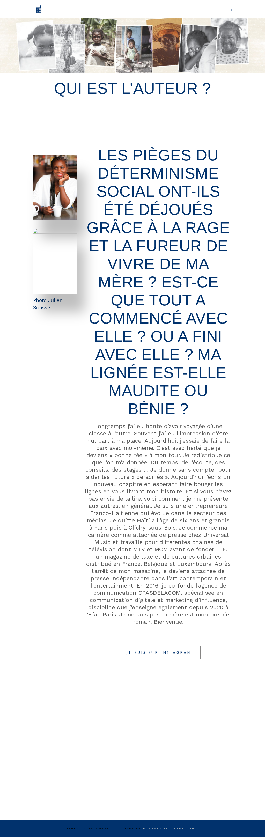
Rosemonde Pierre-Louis (171, 828)
